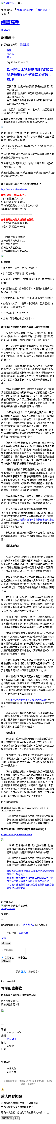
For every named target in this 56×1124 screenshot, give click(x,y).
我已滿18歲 (7, 1118)
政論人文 (23, 933)
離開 (16, 1118)
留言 (33, 925)
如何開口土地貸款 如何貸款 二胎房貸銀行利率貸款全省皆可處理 (30, 74)
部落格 (10, 54)
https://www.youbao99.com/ (14, 189)
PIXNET (13, 1081)
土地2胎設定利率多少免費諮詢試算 (28, 700)
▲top (3, 938)
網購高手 (10, 22)
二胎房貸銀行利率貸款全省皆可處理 (35, 519)
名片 (9, 57)
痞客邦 (26, 925)
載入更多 (6, 943)
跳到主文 (5, 30)
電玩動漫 (24, 44)
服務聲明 (31, 1084)
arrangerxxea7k (8, 908)
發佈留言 (6, 961)
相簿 (9, 50)
